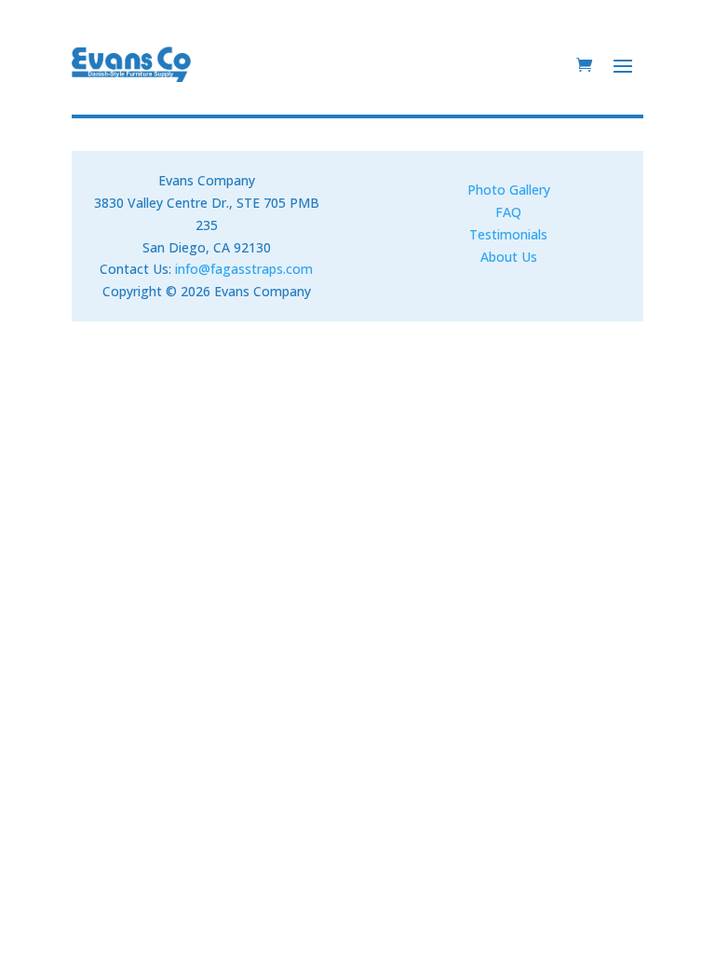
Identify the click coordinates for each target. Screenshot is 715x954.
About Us (508, 257)
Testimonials (508, 234)
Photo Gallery (508, 189)
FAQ (508, 212)
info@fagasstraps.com (244, 269)
